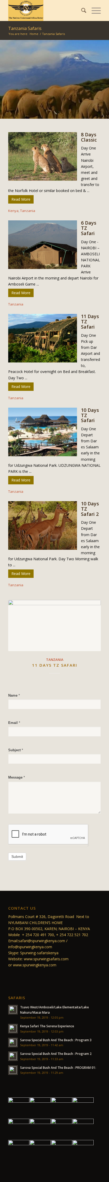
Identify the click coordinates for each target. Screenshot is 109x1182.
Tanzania (27, 210)
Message (16, 777)
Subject (15, 750)
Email (14, 723)
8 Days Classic (89, 137)
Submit (17, 856)
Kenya (13, 210)
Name (14, 695)
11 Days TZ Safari (54, 665)
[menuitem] (81, 10)
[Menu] (93, 10)
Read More (20, 199)
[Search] (81, 10)
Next (93, 632)
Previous (16, 632)
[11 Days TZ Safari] (54, 625)
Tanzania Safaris (25, 28)
